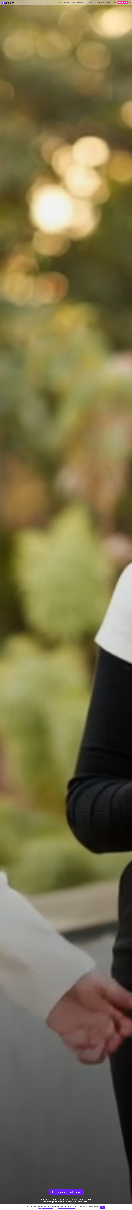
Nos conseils (90, 3)
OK (102, 1207)
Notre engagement (78, 3)
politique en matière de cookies (66, 1208)
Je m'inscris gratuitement (66, 1192)
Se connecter (123, 3)
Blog (114, 3)
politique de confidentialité (45, 1208)
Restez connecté (63, 3)
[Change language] (130, 2)
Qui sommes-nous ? (104, 3)
